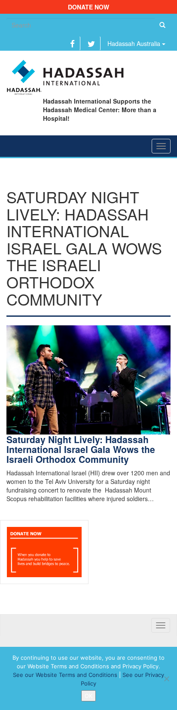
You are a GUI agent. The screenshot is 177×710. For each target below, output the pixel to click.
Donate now (88, 7)
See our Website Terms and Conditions (65, 674)
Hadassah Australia (134, 43)
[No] (166, 678)
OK (88, 695)
